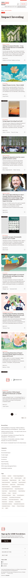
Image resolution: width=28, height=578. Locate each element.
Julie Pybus (5, 406)
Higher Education (13, 480)
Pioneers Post (5, 390)
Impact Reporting (5, 463)
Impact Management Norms (7, 488)
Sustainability (17, 501)
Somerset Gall (13, 289)
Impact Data (14, 482)
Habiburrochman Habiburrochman (11, 60)
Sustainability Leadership (6, 468)
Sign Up (6, 541)
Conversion (3, 450)
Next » (24, 418)
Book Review (5, 119)
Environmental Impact (5, 452)
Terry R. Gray (14, 132)
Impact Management (16, 486)
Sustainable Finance (6, 506)
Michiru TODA (6, 367)
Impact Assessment (6, 482)
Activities (4, 475)
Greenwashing (5, 480)
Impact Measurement (19, 488)
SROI (22, 499)
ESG (12, 478)
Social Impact (4, 497)
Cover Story (5, 83)
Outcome (14, 493)
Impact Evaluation (22, 482)
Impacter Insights (6, 193)
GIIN (24, 478)
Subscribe (23, 3)
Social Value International (13, 499)
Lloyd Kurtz (5, 96)
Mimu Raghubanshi (7, 169)
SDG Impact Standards (6, 495)
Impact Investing (6, 44)
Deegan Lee (5, 289)
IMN (19, 480)
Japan (9, 493)
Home (2, 10)
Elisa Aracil (5, 249)
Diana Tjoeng (16, 169)
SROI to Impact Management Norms (8, 466)
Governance (4, 459)
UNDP (6, 508)
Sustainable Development (19, 503)
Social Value (4, 499)
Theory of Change (20, 506)
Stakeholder (4, 501)
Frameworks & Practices (8, 312)
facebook (5, 563)
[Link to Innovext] (7, 575)
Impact (23, 480)
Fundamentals (4, 457)
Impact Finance (5, 484)
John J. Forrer (6, 132)
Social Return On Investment (15, 497)
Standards (11, 501)
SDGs (14, 495)
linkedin (5, 565)
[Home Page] (5, 3)
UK (2, 508)
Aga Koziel (5, 212)
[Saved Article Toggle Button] (24, 60)
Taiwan (13, 506)
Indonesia (4, 493)
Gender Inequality (18, 478)
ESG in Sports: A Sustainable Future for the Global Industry (13, 442)
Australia (9, 475)
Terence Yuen (6, 328)
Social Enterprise (20, 495)
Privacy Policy (10, 573)
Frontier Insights (4, 454)
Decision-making (5, 478)
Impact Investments (6, 486)
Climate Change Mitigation (18, 475)
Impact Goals (12, 484)
